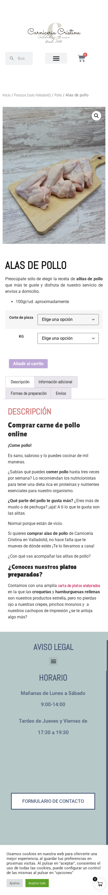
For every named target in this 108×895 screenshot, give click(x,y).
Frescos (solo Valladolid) (32, 95)
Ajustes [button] (15, 883)
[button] (56, 58)
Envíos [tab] (61, 393)
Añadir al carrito (28, 363)
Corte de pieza (21, 318)
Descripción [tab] (20, 382)
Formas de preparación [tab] (29, 393)
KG (21, 336)
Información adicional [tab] (55, 382)
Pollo (58, 95)
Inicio (6, 95)
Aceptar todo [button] (37, 883)
